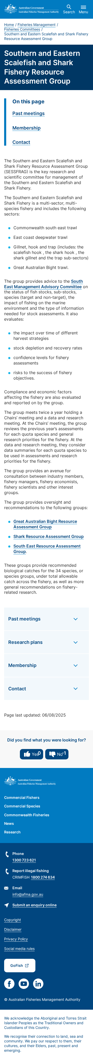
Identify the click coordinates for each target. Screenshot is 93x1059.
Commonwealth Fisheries (26, 815)
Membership (26, 128)
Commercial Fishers (22, 797)
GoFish (16, 965)
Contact (21, 142)
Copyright (12, 920)
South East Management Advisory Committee (43, 284)
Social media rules (19, 948)
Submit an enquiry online (34, 905)
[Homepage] (31, 9)
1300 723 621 (24, 860)
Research (12, 832)
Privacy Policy (16, 939)
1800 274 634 (43, 877)
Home (9, 24)
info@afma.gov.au (27, 894)
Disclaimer (12, 929)
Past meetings (28, 113)
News (9, 823)
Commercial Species (22, 806)
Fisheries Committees (22, 29)
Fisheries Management (37, 24)
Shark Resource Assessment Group (48, 536)
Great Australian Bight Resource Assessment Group (45, 524)
